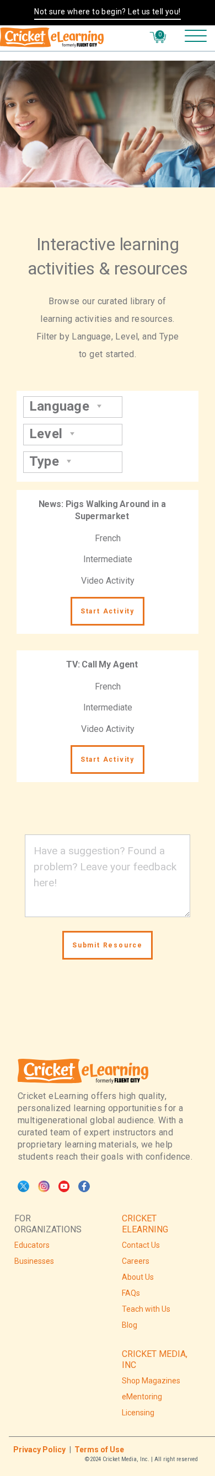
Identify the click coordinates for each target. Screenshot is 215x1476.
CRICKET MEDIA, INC (154, 1359)
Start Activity (107, 611)
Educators (32, 1245)
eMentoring (142, 1396)
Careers (135, 1261)
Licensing (138, 1412)
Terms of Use (99, 1449)
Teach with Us (146, 1309)
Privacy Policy (39, 1449)
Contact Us (141, 1245)
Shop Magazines (151, 1380)
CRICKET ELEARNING (145, 1224)
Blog (129, 1325)
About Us (138, 1277)
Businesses (34, 1261)
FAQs (131, 1293)
